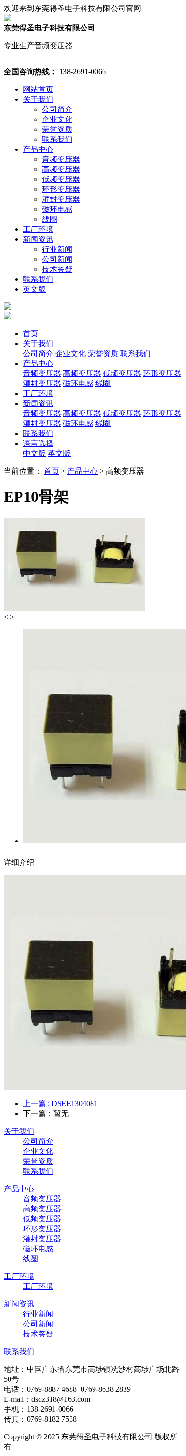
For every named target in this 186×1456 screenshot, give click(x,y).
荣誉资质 (57, 129)
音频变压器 (61, 159)
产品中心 (38, 149)
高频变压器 (61, 169)
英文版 (34, 289)
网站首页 (38, 89)
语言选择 (38, 443)
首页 (30, 333)
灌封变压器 (61, 199)
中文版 (34, 453)
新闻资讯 (38, 239)
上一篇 (60, 1103)
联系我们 (57, 139)
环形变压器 (61, 189)
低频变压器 (61, 179)
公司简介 (57, 109)
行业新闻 (57, 249)
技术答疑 (57, 269)
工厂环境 (38, 229)
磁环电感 (57, 209)
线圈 (49, 219)
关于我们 (38, 99)
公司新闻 (57, 259)
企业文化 (57, 119)
